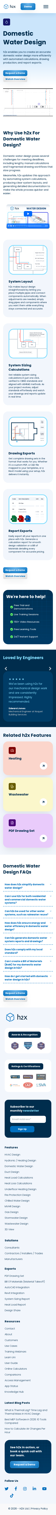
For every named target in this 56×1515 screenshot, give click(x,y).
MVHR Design (12, 1202)
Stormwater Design (16, 1213)
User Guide (11, 1358)
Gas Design (12, 1207)
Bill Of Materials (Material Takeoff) (25, 1277)
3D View (9, 1225)
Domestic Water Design (19, 1161)
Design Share (13, 1306)
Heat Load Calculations (19, 1173)
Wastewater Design (16, 1219)
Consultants (12, 1243)
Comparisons (13, 1370)
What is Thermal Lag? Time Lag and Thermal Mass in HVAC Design (26, 1407)
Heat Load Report (15, 1300)
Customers (11, 1335)
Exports (10, 1264)
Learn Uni (10, 1353)
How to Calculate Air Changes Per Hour (25, 1426)
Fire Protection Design (18, 1190)
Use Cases (11, 1341)
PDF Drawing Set (14, 1271)
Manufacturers (14, 1254)
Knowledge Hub (14, 1387)
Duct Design (12, 1167)
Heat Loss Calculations (18, 1179)
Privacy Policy (39, 1504)
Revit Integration (14, 1288)
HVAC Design (12, 1150)
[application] (28, 102)
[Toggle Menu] (45, 6)
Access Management (18, 1375)
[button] (6, 669)
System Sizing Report (17, 1294)
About (8, 1330)
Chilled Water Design (17, 1196)
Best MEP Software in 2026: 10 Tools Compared (25, 1416)
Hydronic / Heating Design (20, 1156)
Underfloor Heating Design (20, 1184)
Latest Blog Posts (17, 1398)
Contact (10, 1324)
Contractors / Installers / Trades (24, 1249)
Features (11, 1143)
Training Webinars (15, 1347)
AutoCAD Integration (17, 1283)
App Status (11, 1381)
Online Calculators (16, 1364)
